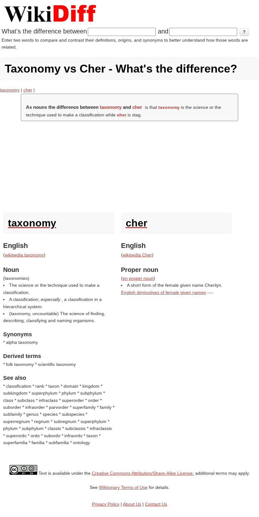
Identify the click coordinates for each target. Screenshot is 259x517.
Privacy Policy (105, 504)
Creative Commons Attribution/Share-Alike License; (143, 473)
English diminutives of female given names (163, 292)
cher (27, 89)
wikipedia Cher (137, 254)
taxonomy (10, 89)
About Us (132, 504)
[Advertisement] (129, 165)
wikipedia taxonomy (24, 254)
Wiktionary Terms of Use (123, 487)
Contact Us (156, 504)
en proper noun (138, 278)
